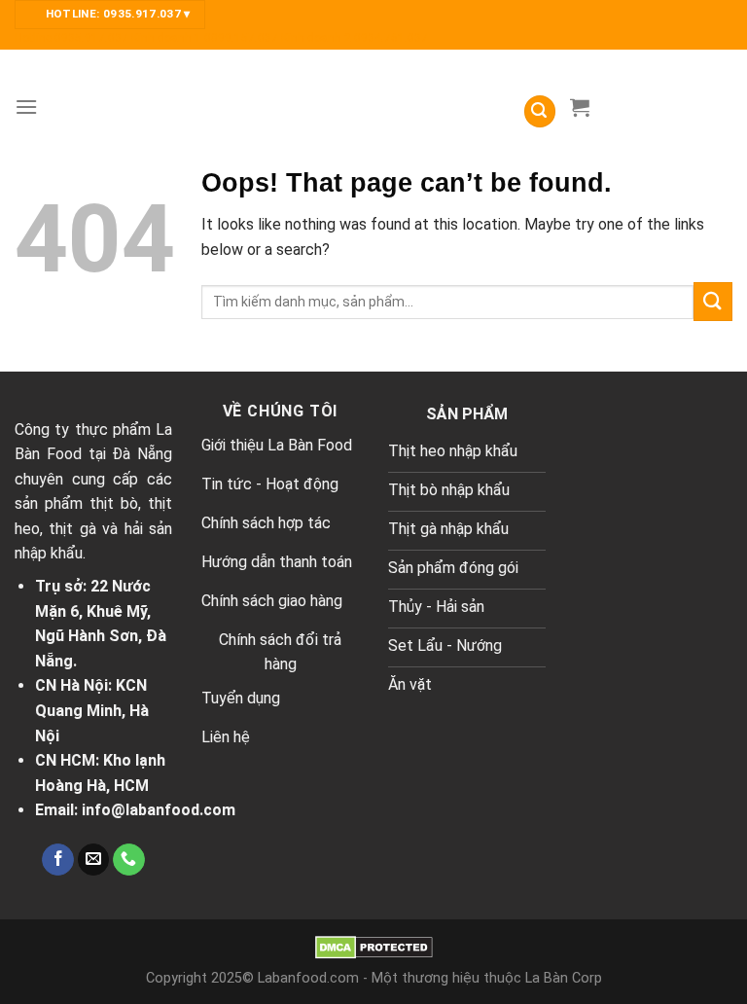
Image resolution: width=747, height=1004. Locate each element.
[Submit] (713, 301)
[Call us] (129, 860)
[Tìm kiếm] (539, 111)
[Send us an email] (94, 860)
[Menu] (26, 106)
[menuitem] (73, 38)
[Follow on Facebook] (58, 860)
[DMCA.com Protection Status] (374, 947)
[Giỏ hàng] (579, 107)
